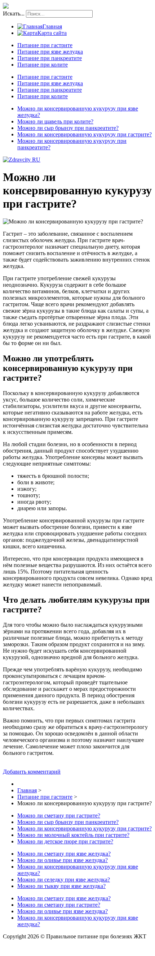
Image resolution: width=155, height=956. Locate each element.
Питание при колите (42, 65)
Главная (52, 26)
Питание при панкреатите (49, 58)
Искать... (14, 13)
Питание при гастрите (44, 45)
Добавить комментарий (32, 772)
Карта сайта (52, 33)
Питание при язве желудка (50, 52)
